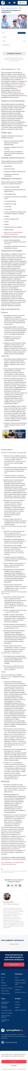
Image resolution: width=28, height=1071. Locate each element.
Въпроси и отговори (6, 988)
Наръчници (18, 989)
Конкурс (17, 1002)
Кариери (3, 983)
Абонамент (7, 871)
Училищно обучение (6, 1010)
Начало (3, 8)
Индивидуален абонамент (5, 1002)
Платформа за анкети (5, 1020)
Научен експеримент (21, 871)
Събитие (17, 1005)
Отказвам (14, 1065)
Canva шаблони (19, 987)
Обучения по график (6, 1013)
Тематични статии (20, 992)
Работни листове (20, 980)
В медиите (4, 985)
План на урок (11, 872)
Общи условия (5, 991)
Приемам (14, 1061)
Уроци (16, 977)
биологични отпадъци (17, 85)
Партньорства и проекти (6, 1016)
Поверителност (5, 993)
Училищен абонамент (4, 1007)
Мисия (3, 977)
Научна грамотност (11, 8)
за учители (13, 871)
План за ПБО (4, 872)
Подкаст (17, 1007)
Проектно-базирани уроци (20, 983)
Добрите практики (20, 1010)
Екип (2, 980)
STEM (2, 871)
